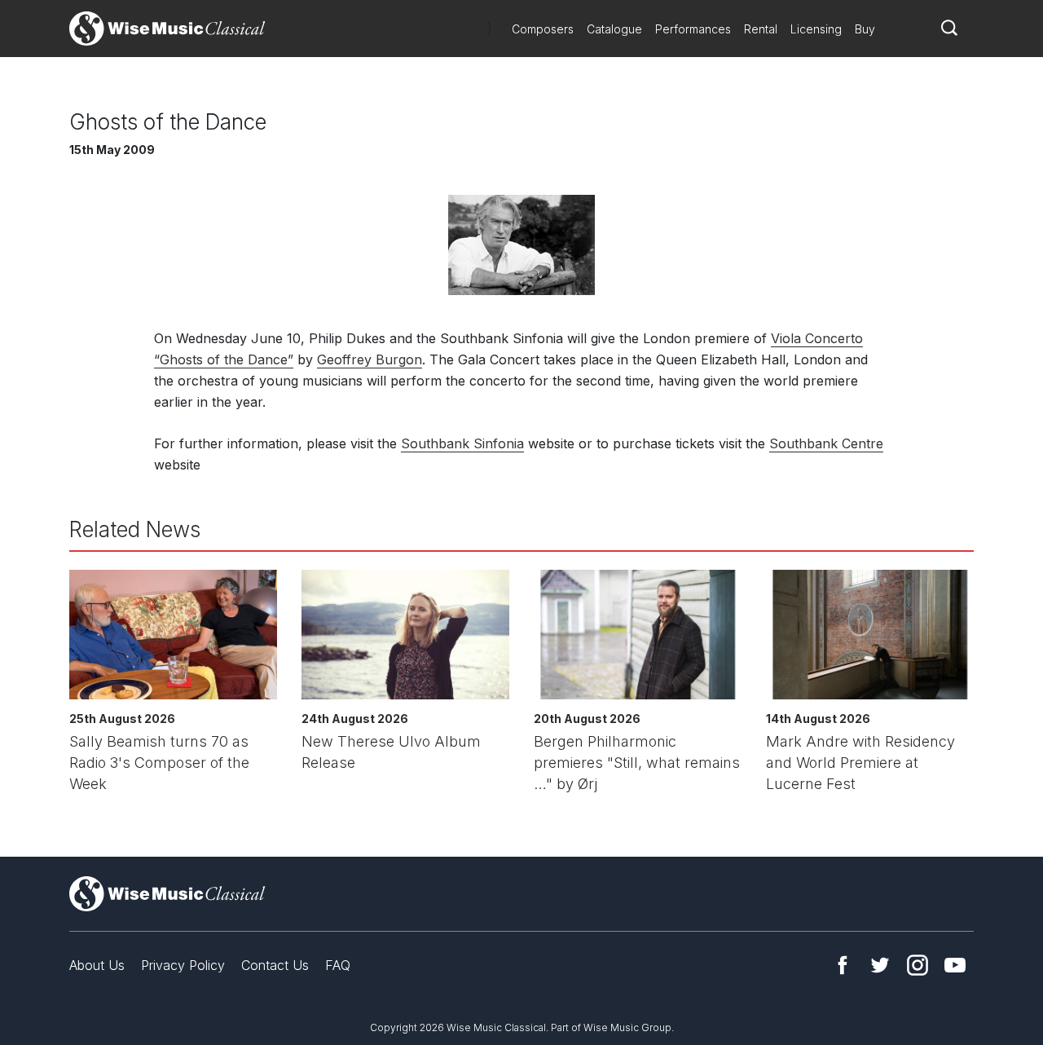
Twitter (880, 965)
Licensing (816, 29)
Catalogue (614, 29)
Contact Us (275, 965)
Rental (760, 29)
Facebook (842, 965)
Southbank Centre (826, 443)
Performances (693, 29)
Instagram (917, 965)
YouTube (955, 965)
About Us (97, 965)
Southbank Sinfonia (462, 443)
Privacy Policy (183, 965)
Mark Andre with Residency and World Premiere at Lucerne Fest (860, 762)
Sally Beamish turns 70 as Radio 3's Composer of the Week (159, 762)
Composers (543, 29)
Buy (865, 29)
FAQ (337, 965)
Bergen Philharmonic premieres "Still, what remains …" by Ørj (637, 762)
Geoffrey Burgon (369, 359)
